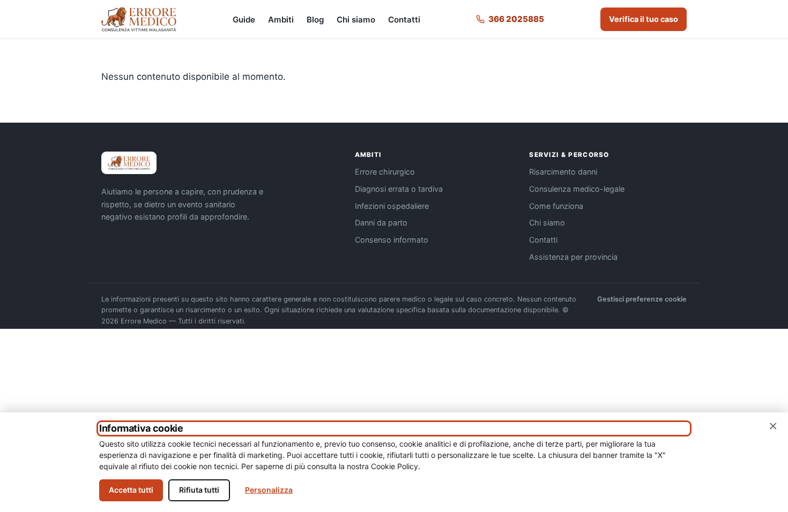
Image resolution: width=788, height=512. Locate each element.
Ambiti (281, 19)
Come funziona (556, 205)
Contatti (404, 19)
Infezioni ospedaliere (392, 205)
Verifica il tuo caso (643, 19)
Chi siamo (356, 19)
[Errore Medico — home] (138, 19)
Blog (315, 19)
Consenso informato (391, 239)
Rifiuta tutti (199, 489)
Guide (244, 19)
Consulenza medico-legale (577, 188)
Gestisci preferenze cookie (642, 299)
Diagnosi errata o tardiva (399, 188)
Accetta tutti (131, 489)
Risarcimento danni (563, 171)
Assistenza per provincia (573, 256)
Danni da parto (381, 222)
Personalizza (269, 489)
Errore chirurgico (385, 171)
